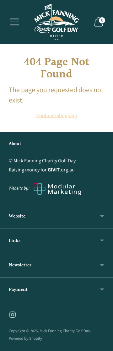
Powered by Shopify (25, 338)
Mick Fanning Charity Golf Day (65, 330)
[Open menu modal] (14, 22)
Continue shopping (56, 115)
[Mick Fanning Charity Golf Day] (56, 22)
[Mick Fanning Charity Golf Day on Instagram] (12, 316)
